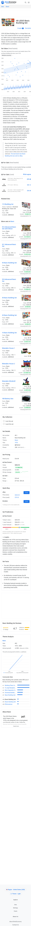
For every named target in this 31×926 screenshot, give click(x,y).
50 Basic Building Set (9, 263)
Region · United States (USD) (16, 889)
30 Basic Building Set (9, 298)
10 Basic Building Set (9, 333)
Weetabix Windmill (8, 381)
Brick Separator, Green (11, 690)
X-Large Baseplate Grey (11, 688)
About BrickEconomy (15, 921)
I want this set (9, 424)
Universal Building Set (11, 692)
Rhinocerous (8, 704)
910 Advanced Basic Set (9, 280)
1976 (6, 233)
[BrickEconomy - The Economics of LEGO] (8, 2)
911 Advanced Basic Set (9, 245)
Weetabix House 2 (8, 364)
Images (19, 28)
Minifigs (15, 908)
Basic (7, 6)
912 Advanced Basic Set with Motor (9, 228)
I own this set (9, 421)
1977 (6, 210)
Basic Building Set (10, 695)
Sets (2, 6)
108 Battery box (7, 399)
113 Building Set (7, 204)
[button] (12, 55)
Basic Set (13, 208)
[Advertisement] (16, 13)
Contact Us (15, 925)
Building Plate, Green (11, 685)
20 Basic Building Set (9, 315)
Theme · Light (16, 894)
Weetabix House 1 (8, 348)
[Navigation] (27, 2)
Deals (15, 911)
